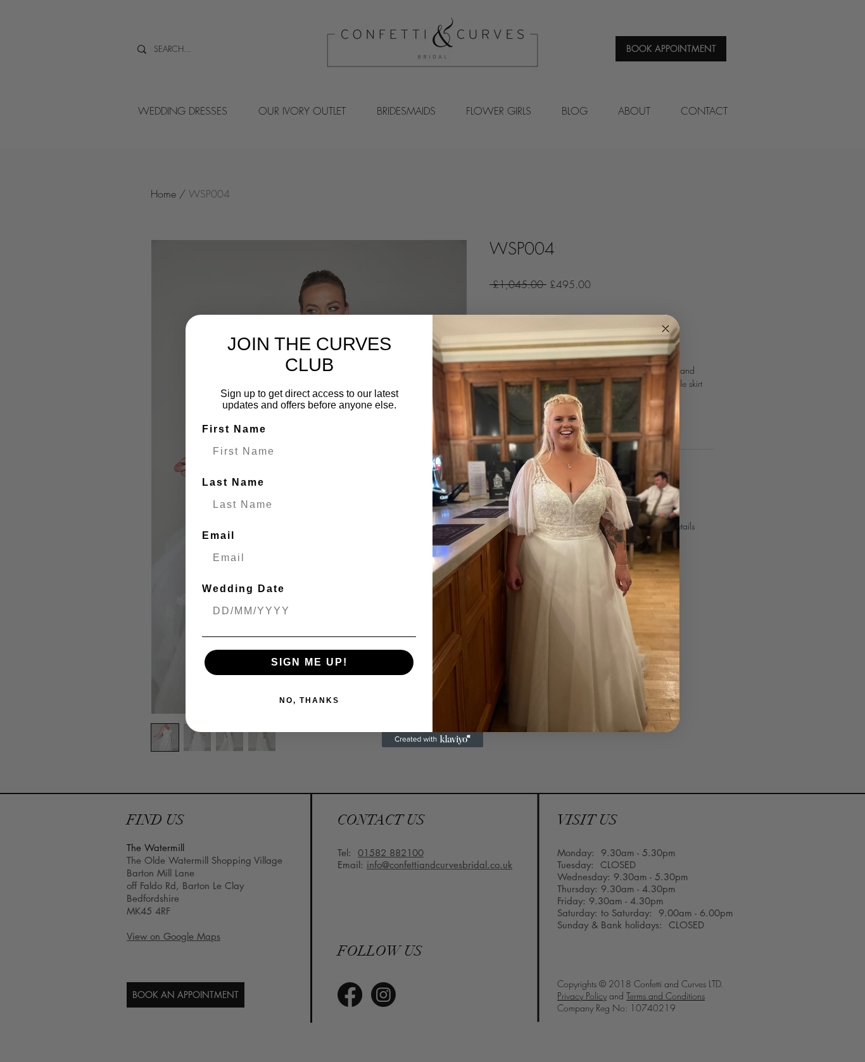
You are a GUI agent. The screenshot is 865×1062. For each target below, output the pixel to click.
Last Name (233, 482)
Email (218, 535)
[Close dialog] (665, 328)
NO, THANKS (309, 700)
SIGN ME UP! (309, 662)
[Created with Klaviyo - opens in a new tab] (432, 739)
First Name (234, 429)
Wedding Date (243, 588)
